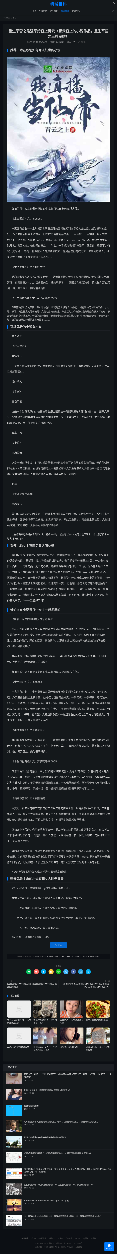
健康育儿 (76, 11)
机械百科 (58, 4)
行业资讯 (65, 11)
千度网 (60, 1238)
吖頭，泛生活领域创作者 (18, 1047)
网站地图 (59, 1243)
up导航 (86, 1238)
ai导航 (93, 1238)
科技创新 (43, 11)
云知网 (33, 1238)
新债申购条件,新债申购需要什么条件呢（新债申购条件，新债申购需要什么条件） (86, 985)
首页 (34, 11)
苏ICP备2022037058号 (73, 1243)
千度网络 (68, 1238)
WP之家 (78, 1238)
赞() (82, 42)
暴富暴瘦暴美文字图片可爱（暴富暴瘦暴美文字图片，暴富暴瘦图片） (32, 985)
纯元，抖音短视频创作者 (97, 1020)
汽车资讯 (54, 11)
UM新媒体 (42, 1238)
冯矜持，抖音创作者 (69, 1047)
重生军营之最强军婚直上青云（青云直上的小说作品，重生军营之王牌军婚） (70, 957)
